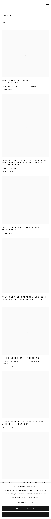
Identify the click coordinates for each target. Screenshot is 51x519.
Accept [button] (25, 514)
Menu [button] (47, 5)
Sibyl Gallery (10, 5)
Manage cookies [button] (25, 502)
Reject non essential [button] (25, 508)
